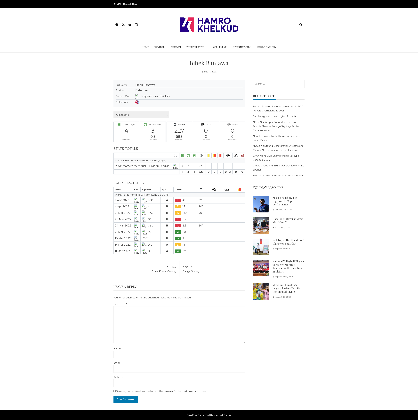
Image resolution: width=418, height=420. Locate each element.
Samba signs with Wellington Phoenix (274, 116)
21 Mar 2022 (123, 231)
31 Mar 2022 (123, 212)
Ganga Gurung (191, 269)
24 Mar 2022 (123, 225)
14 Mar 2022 (123, 244)
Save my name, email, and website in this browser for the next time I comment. (161, 391)
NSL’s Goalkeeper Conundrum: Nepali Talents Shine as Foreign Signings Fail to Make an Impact (276, 126)
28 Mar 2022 (123, 219)
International (242, 47)
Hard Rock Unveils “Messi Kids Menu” (288, 220)
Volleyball (220, 47)
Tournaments (195, 47)
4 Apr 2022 (122, 206)
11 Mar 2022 (122, 251)
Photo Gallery (266, 47)
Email (117, 362)
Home (145, 47)
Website (118, 377)
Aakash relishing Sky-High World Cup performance (286, 201)
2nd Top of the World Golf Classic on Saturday (288, 241)
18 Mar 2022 (123, 238)
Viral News (210, 415)
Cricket (176, 47)
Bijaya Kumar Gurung (164, 269)
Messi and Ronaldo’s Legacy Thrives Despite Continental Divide (286, 288)
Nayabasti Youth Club (155, 96)
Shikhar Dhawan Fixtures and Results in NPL (278, 175)
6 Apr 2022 (122, 200)
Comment (120, 304)
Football (160, 47)
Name (117, 348)
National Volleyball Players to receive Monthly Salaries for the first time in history (288, 266)
